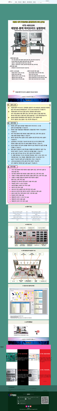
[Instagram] (26, 406)
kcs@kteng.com (22, 403)
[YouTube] (30, 406)
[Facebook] (28, 406)
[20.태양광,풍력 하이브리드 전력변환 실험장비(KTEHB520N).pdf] (14, 92)
